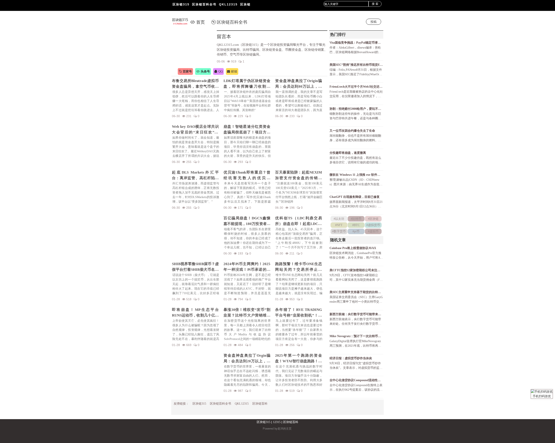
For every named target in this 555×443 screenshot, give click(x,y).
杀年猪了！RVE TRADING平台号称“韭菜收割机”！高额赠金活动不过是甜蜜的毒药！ (298, 313)
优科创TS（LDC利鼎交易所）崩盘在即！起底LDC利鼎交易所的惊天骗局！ (298, 221)
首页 (200, 22)
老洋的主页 (285, 428)
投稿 (374, 21)
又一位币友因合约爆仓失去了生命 (352, 130)
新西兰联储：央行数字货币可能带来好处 (356, 314)
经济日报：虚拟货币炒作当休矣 (351, 358)
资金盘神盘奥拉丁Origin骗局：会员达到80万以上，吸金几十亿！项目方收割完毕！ (298, 84)
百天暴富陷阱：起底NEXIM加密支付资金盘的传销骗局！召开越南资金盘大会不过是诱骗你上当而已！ (298, 175)
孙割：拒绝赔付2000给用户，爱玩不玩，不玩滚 (356, 108)
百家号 (187, 71)
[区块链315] (182, 21)
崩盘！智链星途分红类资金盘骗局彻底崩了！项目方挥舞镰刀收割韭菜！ (247, 130)
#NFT (339, 225)
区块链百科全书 (204, 4)
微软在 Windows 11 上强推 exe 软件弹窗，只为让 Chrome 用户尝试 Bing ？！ (356, 174)
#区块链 (373, 218)
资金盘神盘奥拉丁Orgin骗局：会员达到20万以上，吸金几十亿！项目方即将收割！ (247, 358)
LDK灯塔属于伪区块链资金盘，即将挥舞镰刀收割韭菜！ (247, 84)
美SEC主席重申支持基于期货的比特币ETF (356, 292)
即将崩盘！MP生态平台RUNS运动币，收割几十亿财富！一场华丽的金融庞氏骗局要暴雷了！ (195, 313)
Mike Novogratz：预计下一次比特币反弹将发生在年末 (356, 336)
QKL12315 (228, 4)
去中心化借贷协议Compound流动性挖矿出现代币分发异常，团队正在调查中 (356, 380)
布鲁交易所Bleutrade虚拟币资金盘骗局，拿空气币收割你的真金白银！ (195, 84)
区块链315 (181, 4)
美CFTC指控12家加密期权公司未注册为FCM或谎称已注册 (356, 270)
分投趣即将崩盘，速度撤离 (348, 152)
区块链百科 (260, 403)
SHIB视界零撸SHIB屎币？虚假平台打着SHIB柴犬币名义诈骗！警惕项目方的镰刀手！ (195, 267)
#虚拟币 (373, 231)
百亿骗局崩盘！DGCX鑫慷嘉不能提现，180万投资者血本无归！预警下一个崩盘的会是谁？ (247, 221)
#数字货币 (339, 231)
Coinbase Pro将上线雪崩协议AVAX (353, 248)
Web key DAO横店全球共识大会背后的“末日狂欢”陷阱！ (195, 130)
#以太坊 (339, 218)
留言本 (224, 36)
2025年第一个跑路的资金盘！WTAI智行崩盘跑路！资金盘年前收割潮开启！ (298, 358)
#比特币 (356, 218)
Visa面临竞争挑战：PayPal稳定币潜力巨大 (356, 42)
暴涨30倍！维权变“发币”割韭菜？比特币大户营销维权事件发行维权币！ (247, 313)
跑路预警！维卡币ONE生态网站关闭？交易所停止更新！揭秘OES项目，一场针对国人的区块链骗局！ (298, 267)
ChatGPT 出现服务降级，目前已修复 (355, 197)
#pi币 (356, 231)
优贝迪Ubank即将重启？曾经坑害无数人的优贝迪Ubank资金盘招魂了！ (247, 175)
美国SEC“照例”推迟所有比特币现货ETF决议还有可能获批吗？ (356, 64)
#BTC (356, 225)
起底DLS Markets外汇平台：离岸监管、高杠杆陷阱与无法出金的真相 (195, 175)
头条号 (205, 71)
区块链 (245, 4)
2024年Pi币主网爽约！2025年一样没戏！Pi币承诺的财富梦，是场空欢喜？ (247, 267)
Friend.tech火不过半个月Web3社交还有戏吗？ (356, 86)
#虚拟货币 (373, 225)
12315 (277, 422)
